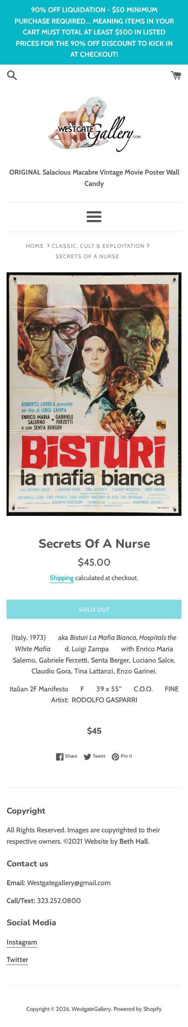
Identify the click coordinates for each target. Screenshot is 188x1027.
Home (35, 245)
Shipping (62, 578)
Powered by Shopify (138, 1009)
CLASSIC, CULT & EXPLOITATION (98, 245)
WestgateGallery (91, 1009)
